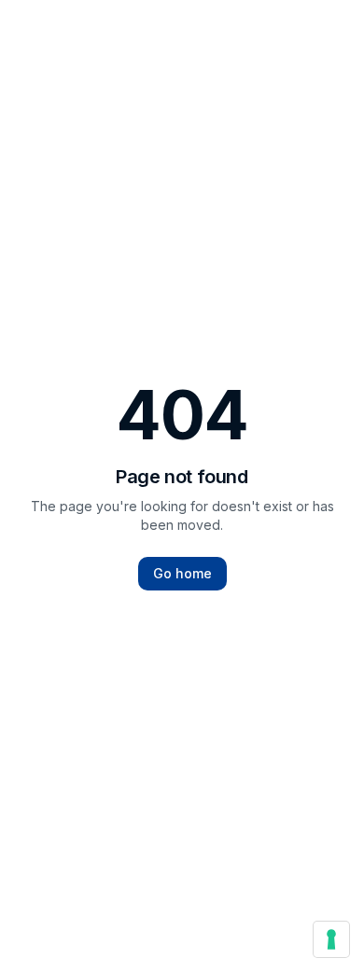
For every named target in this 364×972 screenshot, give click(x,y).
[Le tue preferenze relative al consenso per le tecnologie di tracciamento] (331, 939)
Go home (182, 573)
